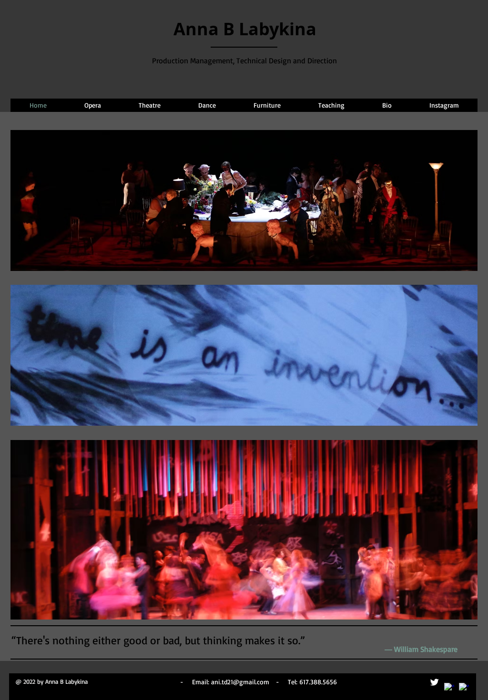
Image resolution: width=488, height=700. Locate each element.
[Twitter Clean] (434, 682)
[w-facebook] (449, 688)
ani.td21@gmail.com (240, 682)
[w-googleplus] (464, 688)
